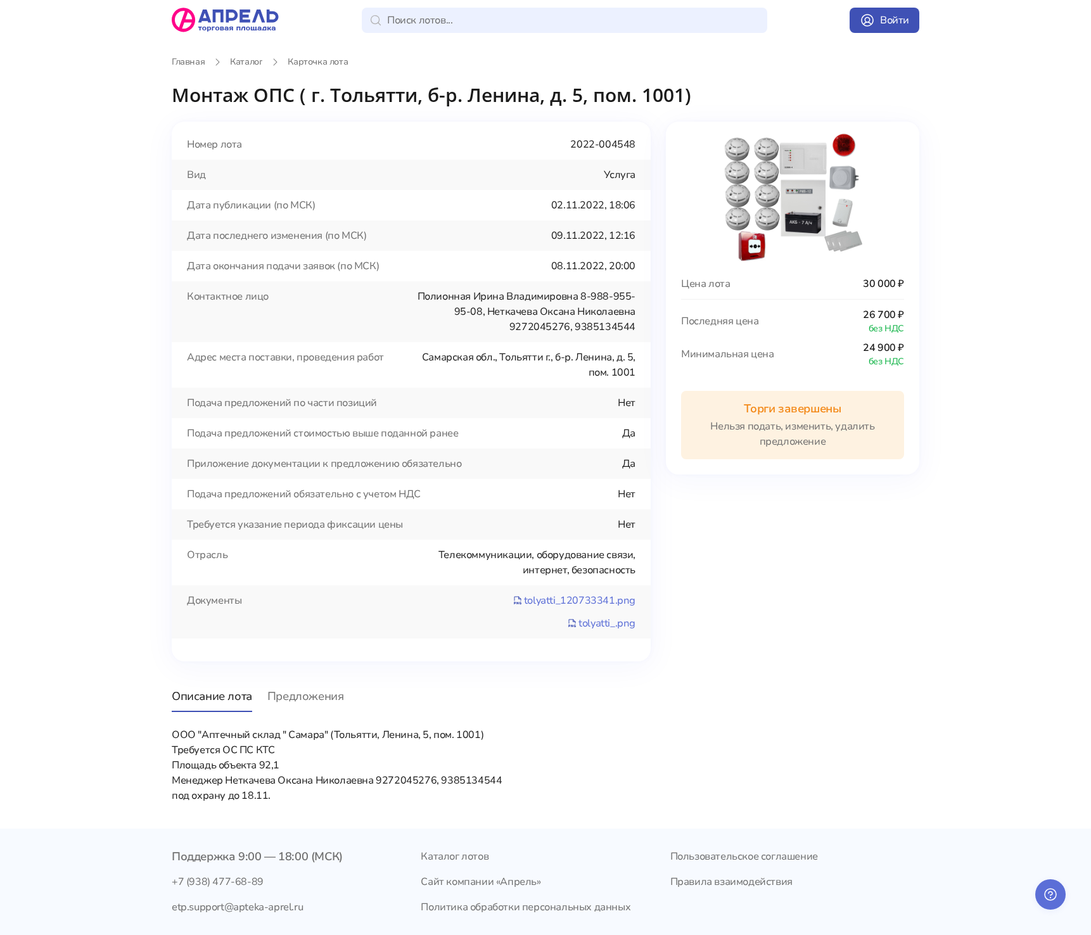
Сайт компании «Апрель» (480, 882)
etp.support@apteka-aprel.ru (237, 907)
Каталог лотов (454, 856)
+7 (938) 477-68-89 (218, 882)
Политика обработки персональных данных (525, 907)
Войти (894, 20)
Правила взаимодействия (731, 882)
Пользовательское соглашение (744, 856)
